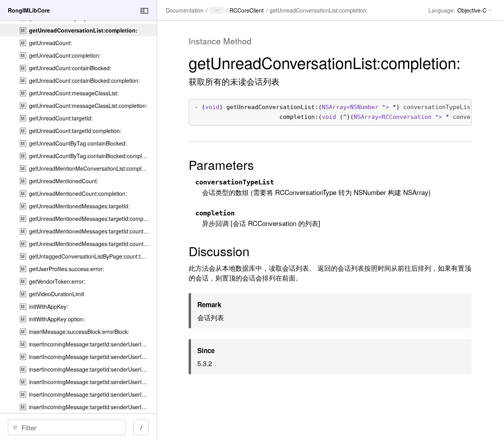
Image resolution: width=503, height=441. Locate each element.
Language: (441, 10)
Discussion (219, 251)
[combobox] (69, 427)
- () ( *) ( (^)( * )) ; (330, 112)
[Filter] (69, 427)
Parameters (221, 164)
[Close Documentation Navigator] (144, 10)
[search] (66, 427)
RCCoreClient (246, 10)
